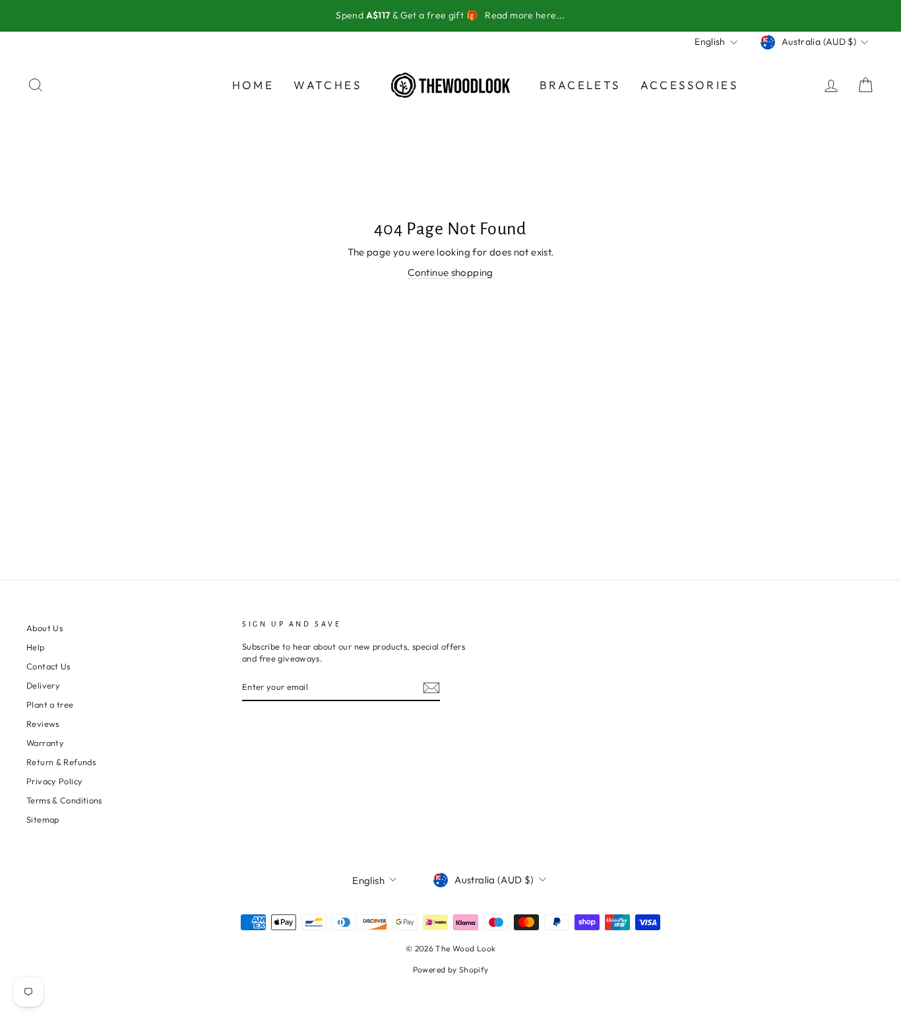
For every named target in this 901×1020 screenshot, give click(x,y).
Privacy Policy (54, 781)
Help (35, 647)
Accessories (689, 85)
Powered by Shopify (451, 969)
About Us (44, 628)
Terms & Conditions (64, 800)
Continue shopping (450, 272)
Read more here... (525, 15)
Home (253, 85)
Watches (327, 85)
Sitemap (42, 819)
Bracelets (580, 85)
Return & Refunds (61, 762)
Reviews (42, 723)
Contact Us (48, 666)
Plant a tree (50, 704)
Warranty (45, 742)
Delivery (43, 685)
